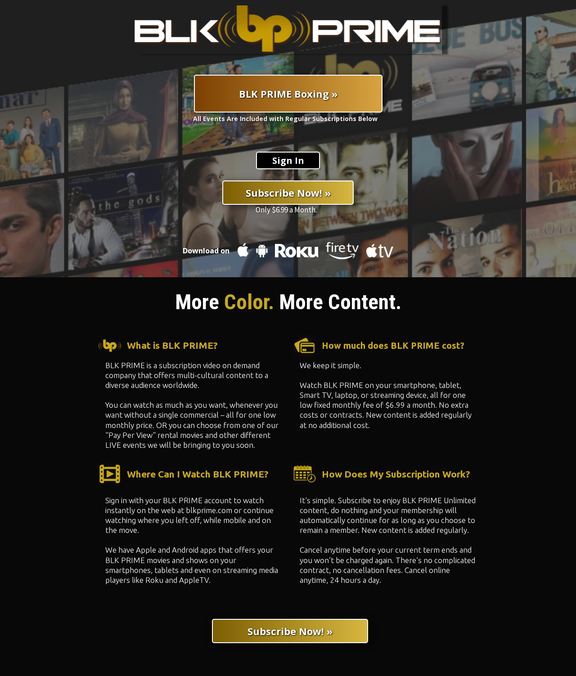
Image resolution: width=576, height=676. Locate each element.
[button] (288, 160)
